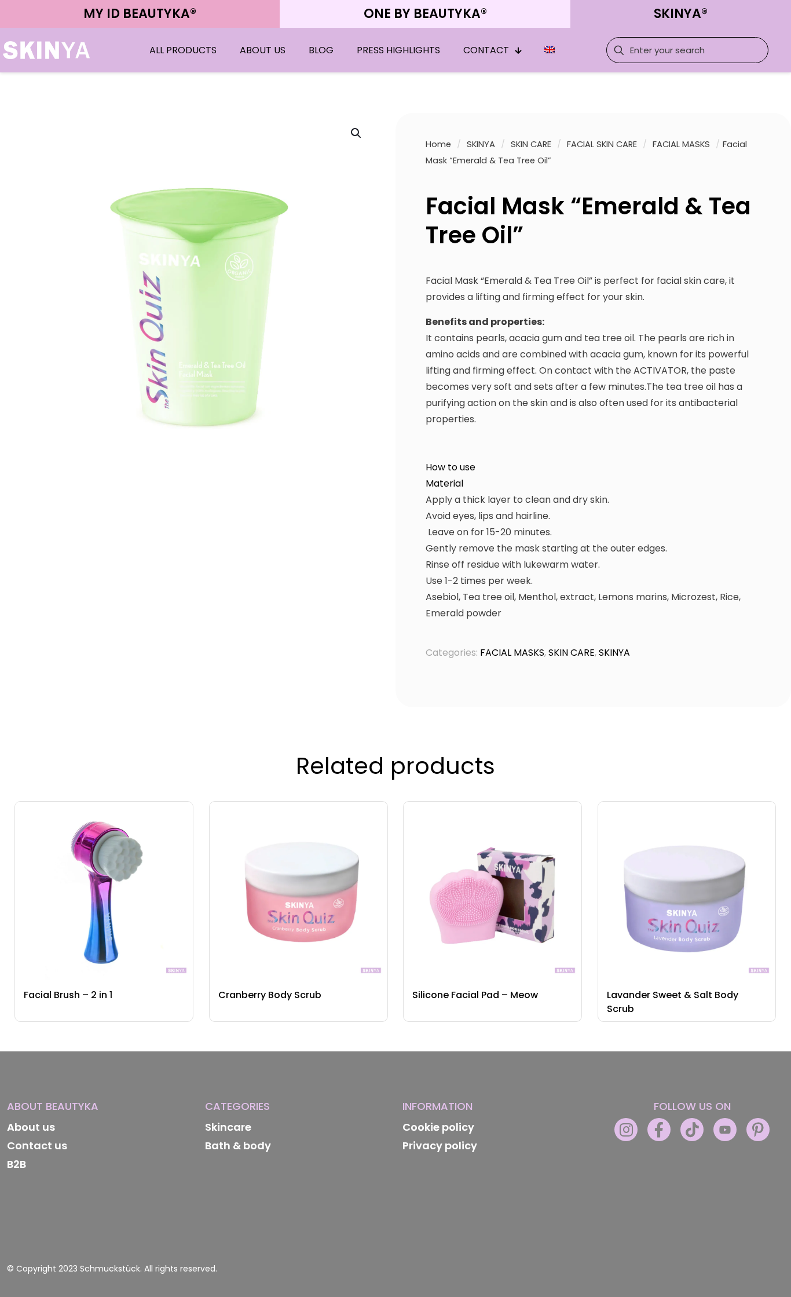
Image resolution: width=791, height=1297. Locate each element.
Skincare (228, 1127)
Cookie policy (438, 1127)
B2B (16, 1164)
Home (438, 144)
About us (31, 1127)
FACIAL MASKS (681, 144)
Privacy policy (439, 1145)
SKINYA (481, 144)
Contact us (37, 1145)
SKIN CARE (531, 144)
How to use (450, 467)
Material (444, 483)
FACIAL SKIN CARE (602, 144)
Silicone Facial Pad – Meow (475, 995)
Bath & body (238, 1145)
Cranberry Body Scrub (269, 995)
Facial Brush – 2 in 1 (68, 995)
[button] (356, 133)
